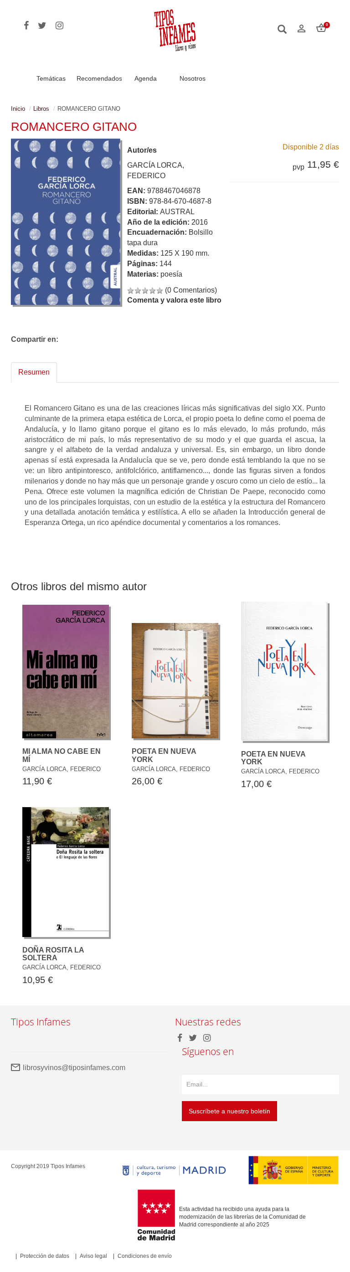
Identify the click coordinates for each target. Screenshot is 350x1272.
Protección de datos (44, 1256)
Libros (41, 108)
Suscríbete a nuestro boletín (229, 1111)
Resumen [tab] (34, 372)
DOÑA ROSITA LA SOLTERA (53, 954)
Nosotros (193, 78)
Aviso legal (93, 1256)
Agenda (145, 78)
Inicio (18, 108)
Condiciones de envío (145, 1256)
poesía (171, 274)
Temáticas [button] (51, 78)
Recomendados (99, 78)
